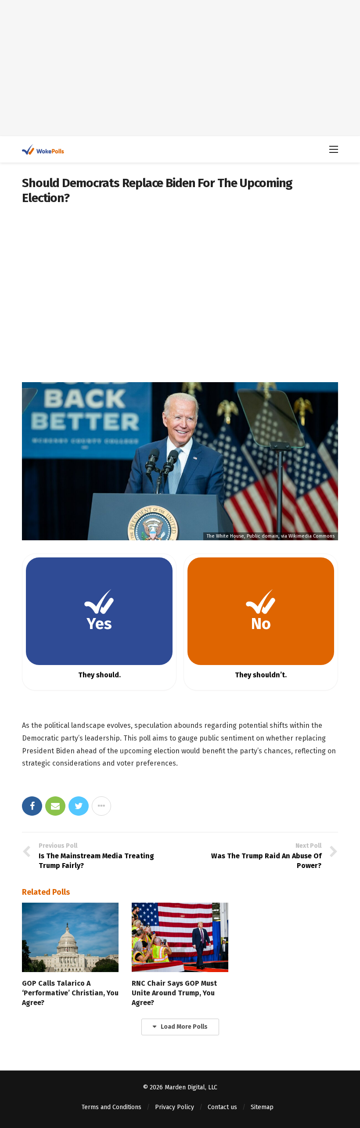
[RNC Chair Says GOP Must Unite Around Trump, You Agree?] (180, 937)
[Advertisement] (180, 68)
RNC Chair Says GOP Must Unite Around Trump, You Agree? (174, 993)
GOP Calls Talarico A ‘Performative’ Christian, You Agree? (70, 993)
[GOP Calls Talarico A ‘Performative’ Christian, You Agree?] (70, 937)
